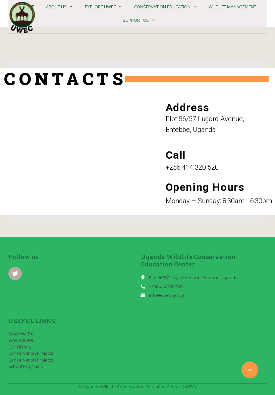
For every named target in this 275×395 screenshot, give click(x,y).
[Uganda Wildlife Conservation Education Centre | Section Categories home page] (22, 17)
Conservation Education (162, 7)
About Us (56, 7)
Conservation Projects (30, 353)
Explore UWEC (100, 7)
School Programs (25, 366)
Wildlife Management (232, 7)
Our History (20, 347)
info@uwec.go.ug (166, 295)
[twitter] (15, 273)
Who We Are (21, 340)
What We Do (21, 334)
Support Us (136, 20)
